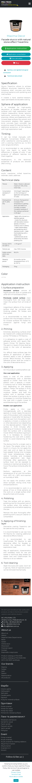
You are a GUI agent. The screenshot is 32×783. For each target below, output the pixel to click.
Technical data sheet (14, 76)
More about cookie (16, 776)
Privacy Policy (16, 772)
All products (5, 678)
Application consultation (17, 54)
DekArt (3, 673)
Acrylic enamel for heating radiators (13, 742)
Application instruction (16, 48)
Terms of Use (16, 774)
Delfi (3, 671)
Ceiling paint (5, 691)
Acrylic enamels (6, 739)
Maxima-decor (6, 675)
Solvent (3, 750)
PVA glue (4, 730)
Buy (17, 63)
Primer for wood (7, 708)
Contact (4, 650)
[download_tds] (5, 76)
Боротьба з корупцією (9, 652)
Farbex (3, 669)
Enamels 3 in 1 (6, 748)
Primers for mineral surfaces (11, 713)
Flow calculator (16, 58)
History (3, 635)
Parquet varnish (6, 726)
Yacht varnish (5, 728)
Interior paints (6, 689)
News (3, 639)
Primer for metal (7, 711)
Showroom (5, 646)
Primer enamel (6, 706)
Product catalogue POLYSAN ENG (13, 658)
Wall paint (4, 693)
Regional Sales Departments (11, 637)
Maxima (4, 667)
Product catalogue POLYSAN (11, 656)
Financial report (7, 648)
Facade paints (6, 695)
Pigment (4, 697)
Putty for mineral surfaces (10, 699)
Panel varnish (5, 724)
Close (16, 780)
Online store (5, 644)
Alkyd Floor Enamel (8, 744)
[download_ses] (5, 70)
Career (3, 642)
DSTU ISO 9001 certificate (10, 660)
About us (4, 633)
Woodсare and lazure (8, 720)
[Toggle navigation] (30, 3)
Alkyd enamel (6, 746)
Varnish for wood (7, 722)
